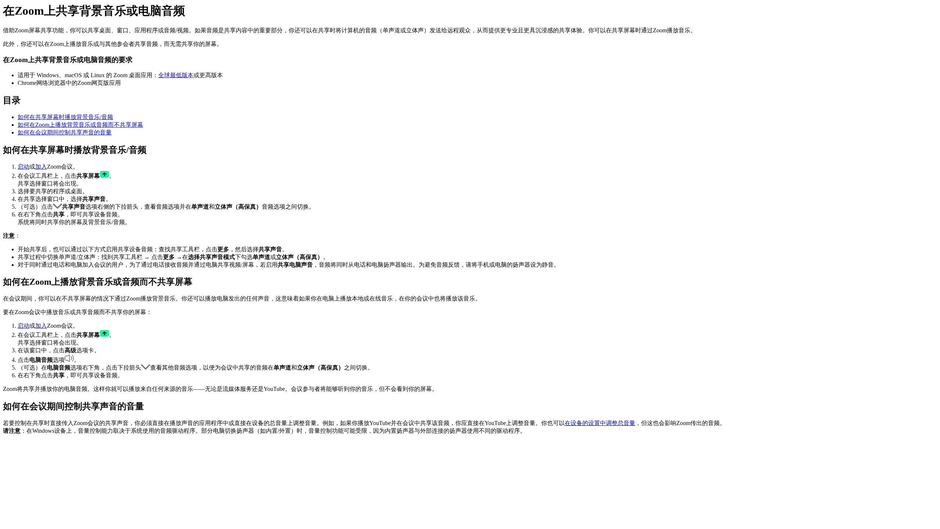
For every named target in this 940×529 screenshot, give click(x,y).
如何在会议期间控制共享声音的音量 (65, 132)
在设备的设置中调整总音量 (600, 423)
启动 (23, 166)
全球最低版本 (176, 75)
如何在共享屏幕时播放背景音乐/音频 (65, 117)
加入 (41, 166)
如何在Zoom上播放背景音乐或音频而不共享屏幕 (80, 125)
